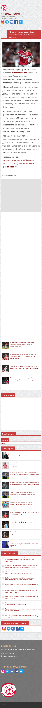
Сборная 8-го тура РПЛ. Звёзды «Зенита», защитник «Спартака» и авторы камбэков (24, 367)
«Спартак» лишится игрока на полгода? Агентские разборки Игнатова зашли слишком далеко (23, 356)
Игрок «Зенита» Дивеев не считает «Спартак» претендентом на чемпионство (24, 523)
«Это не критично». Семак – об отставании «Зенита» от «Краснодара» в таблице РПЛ (24, 474)
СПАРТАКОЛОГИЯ (12, 14)
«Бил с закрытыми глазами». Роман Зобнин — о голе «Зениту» (25, 513)
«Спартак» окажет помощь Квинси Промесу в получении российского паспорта (22, 34)
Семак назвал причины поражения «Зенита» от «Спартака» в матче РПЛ (22, 493)
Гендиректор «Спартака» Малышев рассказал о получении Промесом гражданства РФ (18, 163)
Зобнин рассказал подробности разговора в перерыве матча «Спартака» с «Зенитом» (24, 484)
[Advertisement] (21, 195)
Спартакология (9, 705)
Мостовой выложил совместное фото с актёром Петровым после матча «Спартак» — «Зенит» (24, 465)
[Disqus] (21, 244)
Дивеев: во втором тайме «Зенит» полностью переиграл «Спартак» (21, 503)
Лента (3, 443)
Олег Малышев (19, 72)
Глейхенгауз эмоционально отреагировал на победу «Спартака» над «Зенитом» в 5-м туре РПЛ (25, 544)
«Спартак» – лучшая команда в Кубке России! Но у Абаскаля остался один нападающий (22, 380)
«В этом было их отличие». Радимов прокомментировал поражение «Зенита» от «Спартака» (24, 455)
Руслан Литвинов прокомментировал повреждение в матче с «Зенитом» (23, 533)
